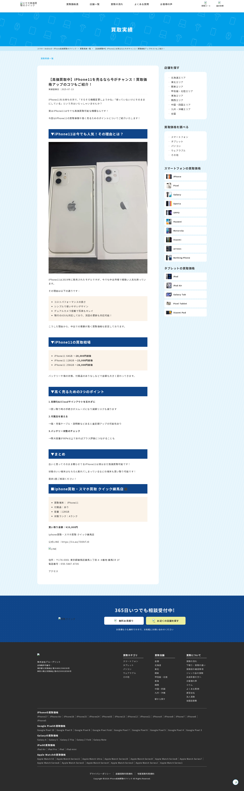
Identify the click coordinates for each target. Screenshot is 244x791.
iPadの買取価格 (46, 745)
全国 (173, 113)
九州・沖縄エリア (181, 109)
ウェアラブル (178, 150)
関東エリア (177, 86)
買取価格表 (72, 4)
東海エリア (177, 95)
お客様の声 (166, 4)
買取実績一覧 (85, 48)
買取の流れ (117, 4)
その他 (174, 155)
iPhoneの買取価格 (47, 712)
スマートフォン (179, 137)
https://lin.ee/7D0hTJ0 (75, 541)
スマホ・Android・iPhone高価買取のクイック (57, 48)
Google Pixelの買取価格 (51, 726)
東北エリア (177, 82)
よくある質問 (141, 4)
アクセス (53, 571)
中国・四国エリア (181, 104)
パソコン (176, 146)
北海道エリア (178, 77)
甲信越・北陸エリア (182, 91)
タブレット (177, 141)
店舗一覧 (95, 4)
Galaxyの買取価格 (47, 735)
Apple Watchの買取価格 (51, 754)
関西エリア (177, 100)
